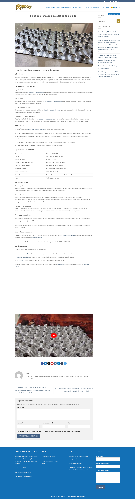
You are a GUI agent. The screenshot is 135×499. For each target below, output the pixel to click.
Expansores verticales (23, 257)
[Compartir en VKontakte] (55, 363)
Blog (107, 7)
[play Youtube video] (54, 335)
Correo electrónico (48, 423)
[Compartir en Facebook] (42, 363)
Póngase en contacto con (95, 7)
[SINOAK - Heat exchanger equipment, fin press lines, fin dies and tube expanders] (24, 7)
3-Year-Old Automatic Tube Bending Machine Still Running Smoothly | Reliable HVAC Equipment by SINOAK (107, 58)
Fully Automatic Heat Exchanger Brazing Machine (108, 67)
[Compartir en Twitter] (45, 363)
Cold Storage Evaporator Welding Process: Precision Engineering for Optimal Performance (109, 74)
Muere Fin (20, 260)
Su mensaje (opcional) (102, 470)
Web (69, 423)
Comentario (21, 407)
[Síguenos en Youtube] (119, 1)
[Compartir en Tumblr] (61, 363)
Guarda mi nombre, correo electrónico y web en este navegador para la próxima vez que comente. (50, 431)
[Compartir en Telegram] (65, 363)
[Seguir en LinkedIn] (116, 1)
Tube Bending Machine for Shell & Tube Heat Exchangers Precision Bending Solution (108, 34)
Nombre (20, 423)
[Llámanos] (113, 1)
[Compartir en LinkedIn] (58, 363)
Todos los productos (48, 456)
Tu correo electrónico (102, 463)
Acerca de (81, 7)
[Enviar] (118, 21)
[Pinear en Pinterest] (52, 363)
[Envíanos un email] (110, 1)
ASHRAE (61, 264)
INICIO (48, 7)
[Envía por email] (48, 363)
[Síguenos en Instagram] (107, 1)
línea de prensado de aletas (35, 92)
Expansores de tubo (23, 254)
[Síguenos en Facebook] (104, 1)
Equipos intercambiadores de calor (63, 7)
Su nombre (99, 456)
